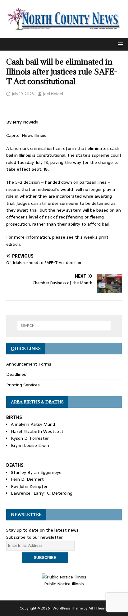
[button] (119, 43)
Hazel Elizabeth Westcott (37, 431)
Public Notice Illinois (64, 583)
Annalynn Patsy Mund (33, 424)
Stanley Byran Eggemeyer (37, 472)
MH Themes (99, 608)
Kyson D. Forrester (30, 438)
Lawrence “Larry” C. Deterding (41, 493)
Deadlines (16, 374)
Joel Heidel (53, 94)
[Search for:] (64, 325)
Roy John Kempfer (29, 486)
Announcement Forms (28, 364)
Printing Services (23, 384)
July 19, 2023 (23, 94)
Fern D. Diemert (27, 479)
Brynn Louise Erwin (30, 445)
